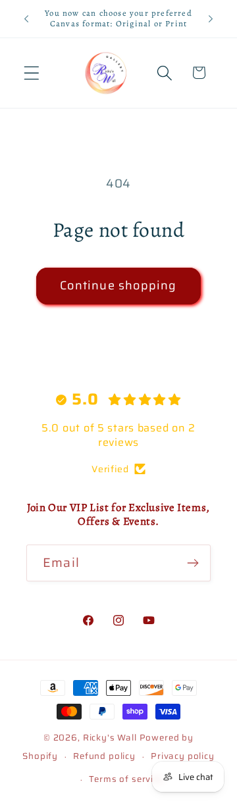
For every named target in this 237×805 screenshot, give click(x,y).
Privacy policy (183, 756)
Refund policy (104, 756)
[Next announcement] (210, 18)
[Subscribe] (192, 563)
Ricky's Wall (110, 737)
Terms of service (126, 779)
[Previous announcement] (26, 18)
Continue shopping (118, 285)
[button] (31, 72)
